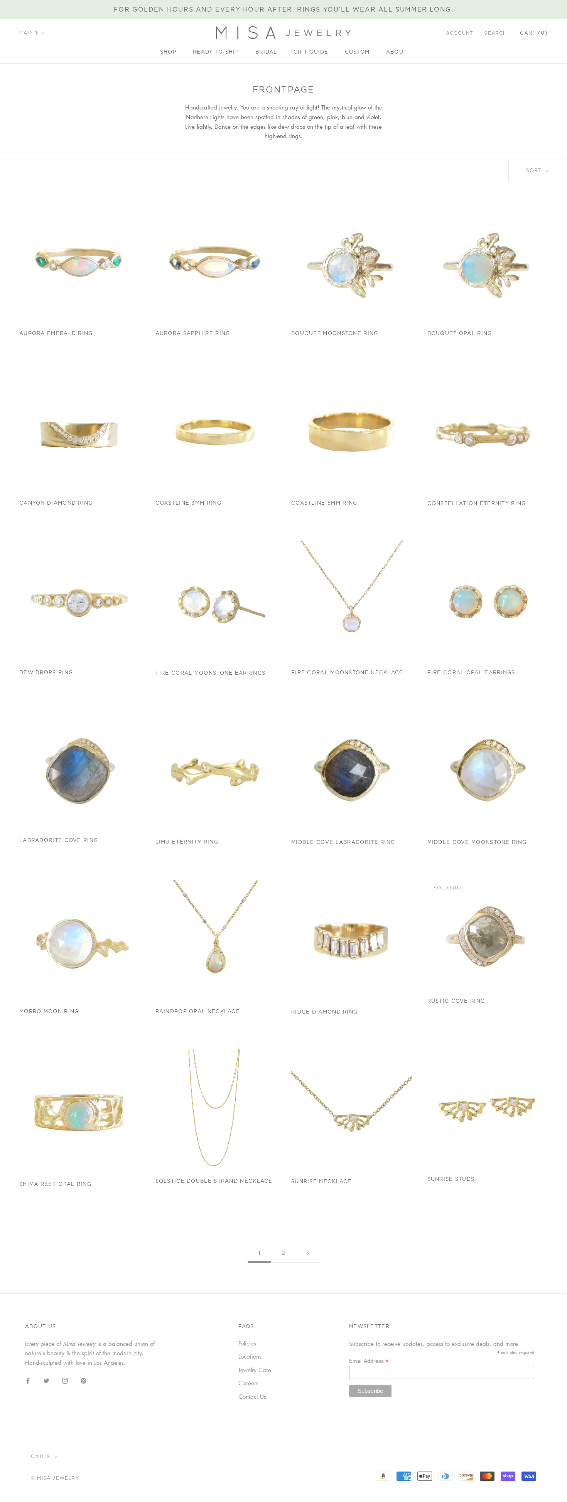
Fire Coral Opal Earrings (471, 672)
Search (495, 33)
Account (459, 33)
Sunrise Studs (451, 1179)
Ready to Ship (216, 52)
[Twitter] (46, 1380)
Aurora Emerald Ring (56, 333)
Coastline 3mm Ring (188, 503)
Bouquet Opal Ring (459, 333)
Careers (248, 1383)
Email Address (368, 1361)
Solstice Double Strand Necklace (214, 1181)
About (396, 52)
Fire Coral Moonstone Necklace (347, 672)
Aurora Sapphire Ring (192, 333)
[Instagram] (65, 1380)
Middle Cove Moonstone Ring (477, 842)
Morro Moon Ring (49, 1011)
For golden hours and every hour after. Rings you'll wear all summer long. (284, 10)
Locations (250, 1356)
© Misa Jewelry (55, 1478)
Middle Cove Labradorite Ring (343, 842)
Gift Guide (311, 52)
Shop (168, 52)
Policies (247, 1343)
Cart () (534, 33)
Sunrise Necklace (321, 1181)
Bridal (266, 52)
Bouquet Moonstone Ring (334, 333)
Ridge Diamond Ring (324, 1012)
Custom (357, 52)
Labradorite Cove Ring (58, 840)
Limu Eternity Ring (186, 842)
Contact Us (252, 1396)
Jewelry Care (254, 1370)
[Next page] (308, 1254)
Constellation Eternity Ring (476, 503)
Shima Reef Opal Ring (55, 1184)
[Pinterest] (83, 1380)
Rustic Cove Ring (456, 1001)
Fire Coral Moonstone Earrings (210, 673)
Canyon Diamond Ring (56, 503)
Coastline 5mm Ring (324, 503)
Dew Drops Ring (46, 672)
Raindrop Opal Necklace (197, 1011)
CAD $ (29, 32)
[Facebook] (28, 1380)
